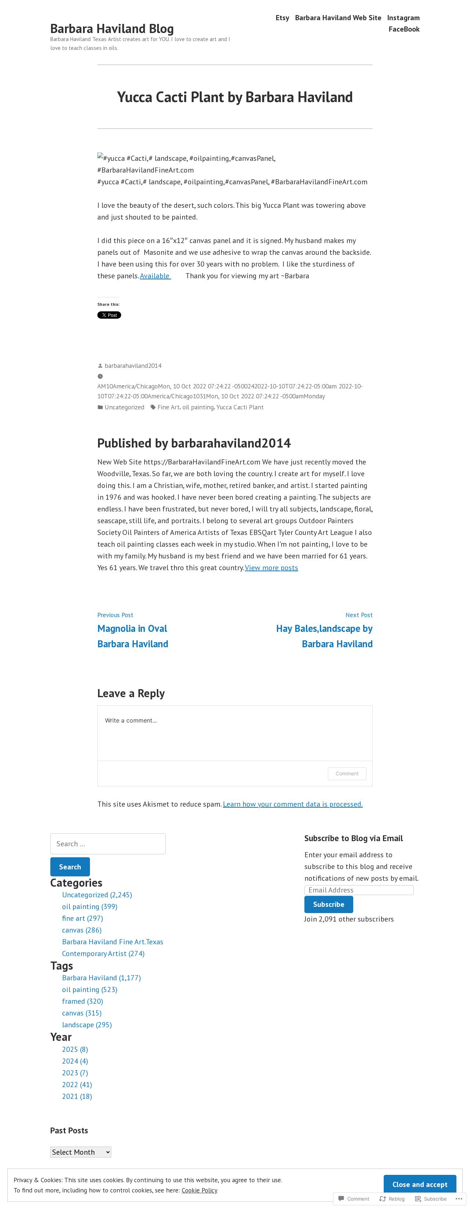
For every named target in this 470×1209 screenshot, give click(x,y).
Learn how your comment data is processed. (293, 804)
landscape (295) (87, 1024)
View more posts (271, 567)
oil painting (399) (90, 906)
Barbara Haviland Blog (112, 28)
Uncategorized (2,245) (97, 894)
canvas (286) (82, 930)
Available (155, 275)
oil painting (198, 407)
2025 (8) (75, 1049)
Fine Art (169, 407)
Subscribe (328, 904)
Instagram (403, 17)
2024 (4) (75, 1061)
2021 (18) (77, 1096)
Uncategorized (124, 407)
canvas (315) (82, 1013)
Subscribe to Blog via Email (353, 838)
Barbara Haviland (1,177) (101, 977)
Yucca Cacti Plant (240, 407)
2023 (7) (75, 1073)
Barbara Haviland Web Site (338, 17)
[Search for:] (108, 843)
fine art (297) (82, 918)
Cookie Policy (199, 1190)
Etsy (282, 17)
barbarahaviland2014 (133, 365)
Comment (347, 773)
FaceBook (404, 29)
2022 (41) (77, 1084)
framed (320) (82, 1001)
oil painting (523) (90, 989)
